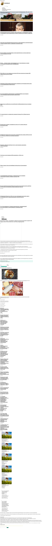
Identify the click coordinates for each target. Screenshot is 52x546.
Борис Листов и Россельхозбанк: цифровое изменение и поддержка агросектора (15, 23)
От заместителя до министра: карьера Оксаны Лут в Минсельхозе (15, 114)
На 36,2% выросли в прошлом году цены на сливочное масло (4, 393)
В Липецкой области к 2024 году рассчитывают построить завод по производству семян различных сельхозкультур (14, 197)
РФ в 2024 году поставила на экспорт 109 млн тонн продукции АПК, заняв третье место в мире (15, 74)
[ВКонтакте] (2, 219)
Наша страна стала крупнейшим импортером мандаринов (13, 165)
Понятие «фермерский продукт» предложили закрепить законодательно (13, 145)
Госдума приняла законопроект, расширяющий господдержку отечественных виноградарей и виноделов (14, 94)
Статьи (3, 218)
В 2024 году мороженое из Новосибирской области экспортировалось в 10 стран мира (13, 280)
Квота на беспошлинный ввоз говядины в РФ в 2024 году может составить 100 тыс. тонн (4, 310)
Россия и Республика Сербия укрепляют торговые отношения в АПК (4, 316)
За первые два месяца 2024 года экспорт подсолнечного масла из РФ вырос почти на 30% (4, 334)
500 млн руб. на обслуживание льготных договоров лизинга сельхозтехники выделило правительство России (4, 407)
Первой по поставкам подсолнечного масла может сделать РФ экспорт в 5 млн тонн (4, 328)
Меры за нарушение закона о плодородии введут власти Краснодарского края (4, 373)
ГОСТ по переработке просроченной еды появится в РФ (4, 388)
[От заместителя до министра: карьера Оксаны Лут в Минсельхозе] (7, 449)
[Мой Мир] (5, 219)
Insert (7, 527)
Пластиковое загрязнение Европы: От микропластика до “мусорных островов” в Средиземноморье (5, 474)
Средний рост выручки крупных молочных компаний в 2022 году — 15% (4, 383)
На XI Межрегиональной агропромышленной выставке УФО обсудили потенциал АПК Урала (16, 12)
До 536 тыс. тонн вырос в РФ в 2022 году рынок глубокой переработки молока (4, 414)
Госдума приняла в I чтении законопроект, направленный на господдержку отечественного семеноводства (13, 207)
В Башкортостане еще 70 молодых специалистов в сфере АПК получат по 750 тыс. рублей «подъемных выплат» (16, 135)
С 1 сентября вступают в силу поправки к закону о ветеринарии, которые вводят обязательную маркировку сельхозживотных (4, 399)
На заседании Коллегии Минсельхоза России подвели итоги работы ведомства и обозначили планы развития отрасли (15, 186)
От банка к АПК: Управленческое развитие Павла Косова (5, 485)
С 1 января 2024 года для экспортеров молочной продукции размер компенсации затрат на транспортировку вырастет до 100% (4, 427)
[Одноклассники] (3, 219)
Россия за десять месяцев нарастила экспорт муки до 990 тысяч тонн (4, 368)
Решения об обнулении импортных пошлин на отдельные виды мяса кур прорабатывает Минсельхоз (16, 84)
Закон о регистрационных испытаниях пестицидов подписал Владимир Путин (4, 347)
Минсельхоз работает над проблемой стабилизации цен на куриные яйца (15, 105)
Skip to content (2, 0)
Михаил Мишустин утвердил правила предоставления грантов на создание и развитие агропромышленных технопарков (4, 361)
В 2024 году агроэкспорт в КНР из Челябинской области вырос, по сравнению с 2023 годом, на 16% (4, 340)
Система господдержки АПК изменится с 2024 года (11, 155)
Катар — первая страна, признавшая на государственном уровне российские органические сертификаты (14, 64)
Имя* (8, 264)
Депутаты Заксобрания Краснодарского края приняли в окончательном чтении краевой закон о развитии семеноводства (16, 43)
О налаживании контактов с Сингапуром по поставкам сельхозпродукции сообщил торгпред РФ (12, 176)
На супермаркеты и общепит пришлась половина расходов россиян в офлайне (5, 492)
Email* (8, 265)
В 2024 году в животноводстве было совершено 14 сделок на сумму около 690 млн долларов (4, 322)
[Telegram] (4, 219)
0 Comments (3, 442)
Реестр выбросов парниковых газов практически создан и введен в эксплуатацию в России (15, 53)
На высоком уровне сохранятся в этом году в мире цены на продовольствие (13, 125)
